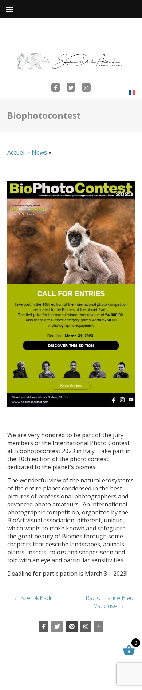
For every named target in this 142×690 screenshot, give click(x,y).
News (39, 152)
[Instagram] (85, 626)
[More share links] (98, 626)
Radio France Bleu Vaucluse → (109, 602)
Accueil (16, 152)
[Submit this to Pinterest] (72, 626)
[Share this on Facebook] (43, 626)
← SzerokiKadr (32, 598)
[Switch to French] (132, 92)
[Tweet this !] (57, 626)
